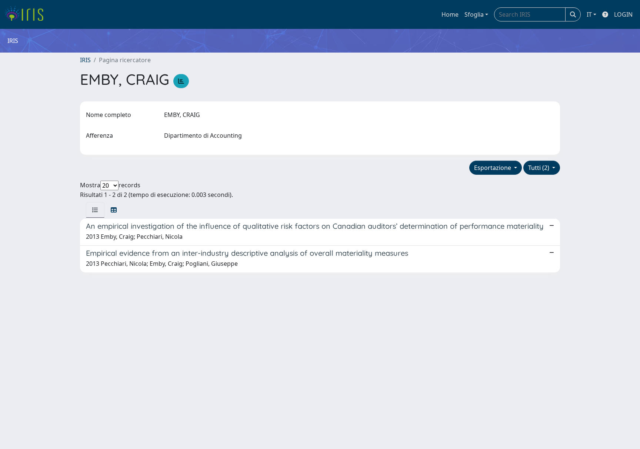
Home (450, 14)
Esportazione (493, 168)
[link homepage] (26, 14)
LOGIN (623, 14)
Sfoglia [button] (474, 14)
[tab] (95, 210)
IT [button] (589, 14)
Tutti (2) (539, 168)
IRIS (85, 60)
